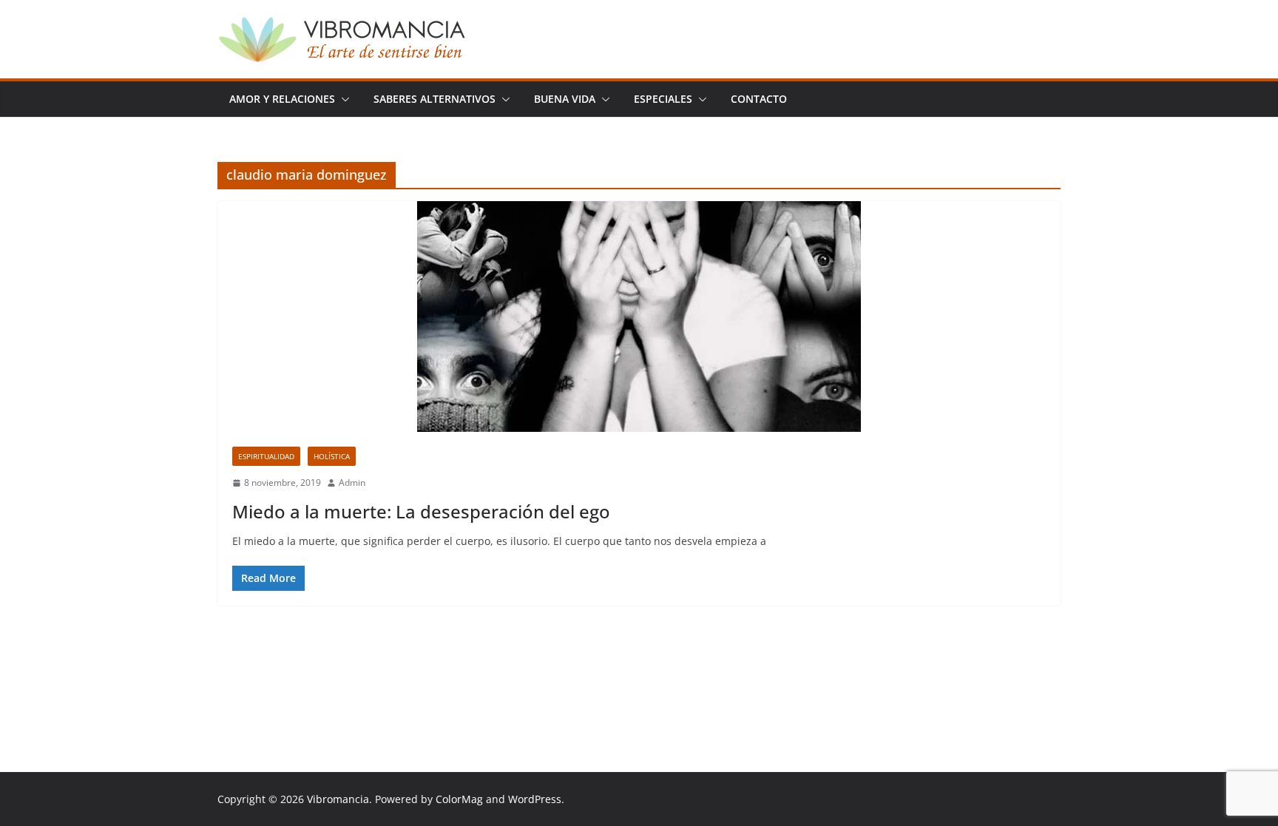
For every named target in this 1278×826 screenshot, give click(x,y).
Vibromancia (338, 799)
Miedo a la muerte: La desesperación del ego (421, 511)
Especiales (663, 99)
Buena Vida (564, 99)
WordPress (534, 799)
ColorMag (459, 799)
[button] (342, 99)
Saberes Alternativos (434, 99)
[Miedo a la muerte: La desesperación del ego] (639, 316)
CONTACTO (759, 99)
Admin (352, 482)
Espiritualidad (266, 456)
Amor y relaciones (282, 99)
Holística (332, 456)
